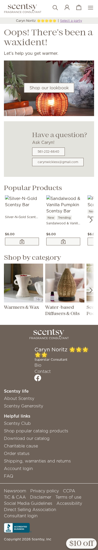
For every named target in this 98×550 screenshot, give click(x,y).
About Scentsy (19, 398)
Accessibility (69, 503)
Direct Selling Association (30, 509)
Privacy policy (44, 491)
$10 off (81, 543)
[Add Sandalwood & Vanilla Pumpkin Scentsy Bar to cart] (63, 241)
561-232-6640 (48, 151)
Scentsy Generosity (23, 406)
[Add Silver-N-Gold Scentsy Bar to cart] (22, 241)
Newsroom (15, 491)
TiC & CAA (15, 497)
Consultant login (21, 516)
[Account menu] (64, 8)
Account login (18, 468)
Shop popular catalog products (36, 431)
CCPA (69, 491)
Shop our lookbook (49, 88)
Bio (37, 365)
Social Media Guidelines (28, 503)
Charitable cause (21, 446)
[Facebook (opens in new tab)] (37, 377)
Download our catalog (27, 438)
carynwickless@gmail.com (58, 162)
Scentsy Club (17, 423)
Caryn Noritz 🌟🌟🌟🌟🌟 (36, 20)
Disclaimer (40, 497)
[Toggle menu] (88, 7)
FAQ (8, 476)
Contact (42, 371)
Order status (17, 453)
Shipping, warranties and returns (37, 461)
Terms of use (68, 497)
